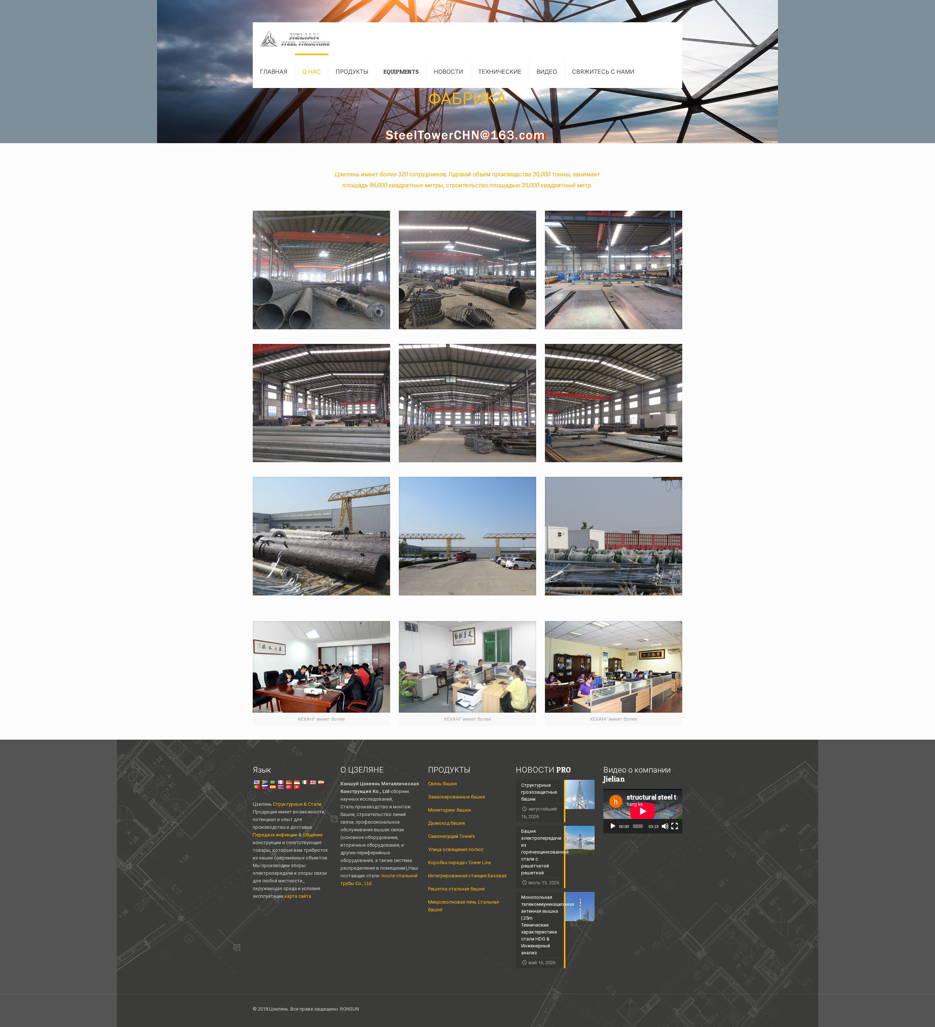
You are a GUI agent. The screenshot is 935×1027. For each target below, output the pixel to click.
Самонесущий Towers (451, 836)
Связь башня (442, 783)
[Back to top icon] (674, 1009)
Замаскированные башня (456, 797)
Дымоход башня (446, 823)
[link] (321, 270)
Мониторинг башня (449, 810)
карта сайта (298, 896)
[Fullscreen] (674, 826)
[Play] (613, 826)
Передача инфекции (275, 835)
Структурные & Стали (297, 804)
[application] (642, 811)
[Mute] (665, 826)
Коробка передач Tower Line (459, 862)
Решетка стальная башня (456, 889)
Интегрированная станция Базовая (467, 875)
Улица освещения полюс (456, 849)
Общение (313, 835)
